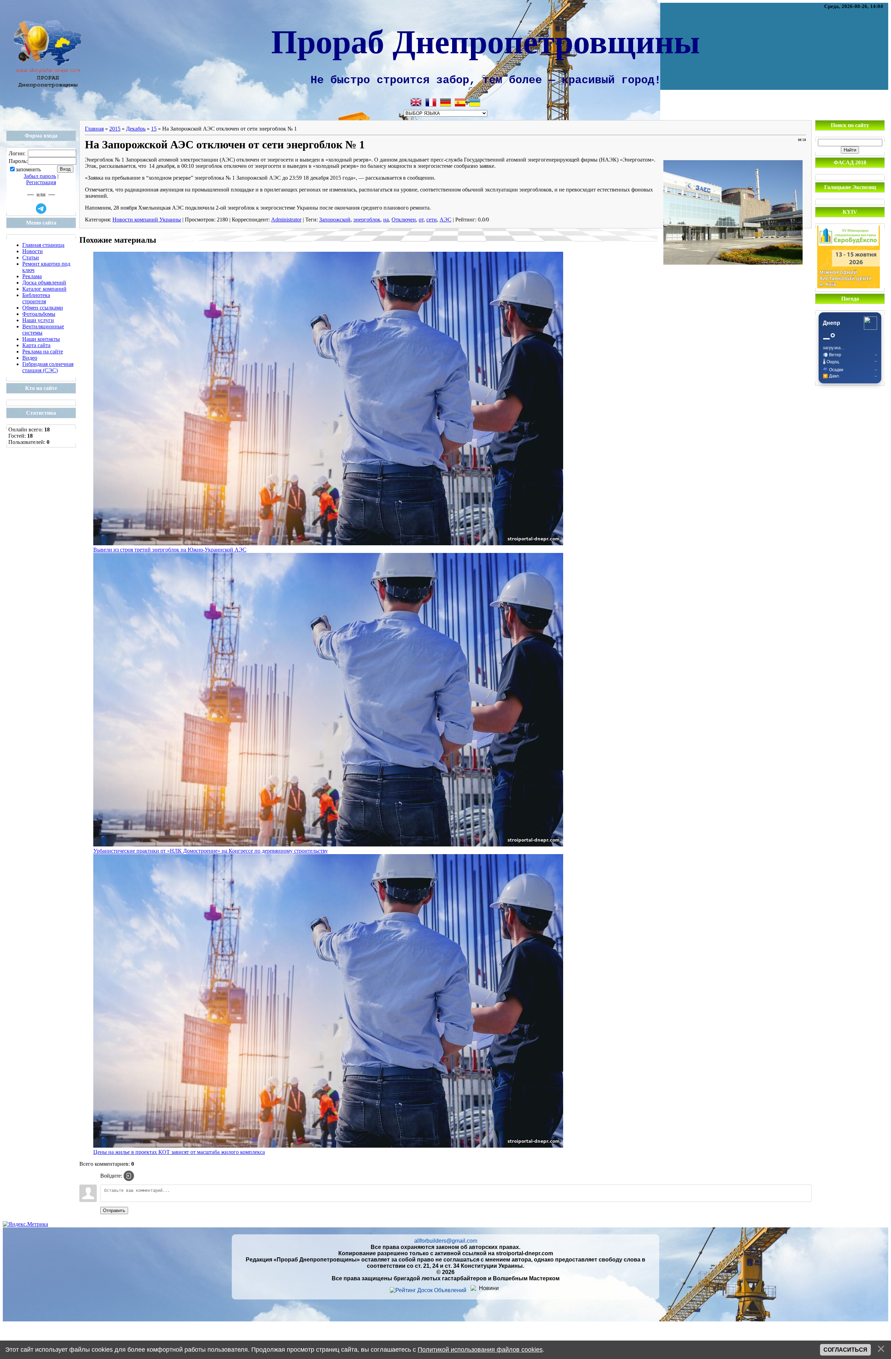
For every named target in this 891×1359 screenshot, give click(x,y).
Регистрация (41, 182)
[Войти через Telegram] (41, 208)
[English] (416, 102)
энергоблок (366, 219)
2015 (114, 129)
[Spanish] (460, 102)
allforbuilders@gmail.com (445, 1241)
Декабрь (135, 129)
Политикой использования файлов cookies (480, 1349)
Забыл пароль (40, 176)
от (421, 219)
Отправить (114, 1210)
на (386, 219)
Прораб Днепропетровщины (485, 40)
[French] (430, 102)
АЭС (445, 219)
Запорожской (334, 219)
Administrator (286, 219)
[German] (445, 102)
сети (431, 219)
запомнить (28, 169)
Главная (94, 129)
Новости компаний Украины (146, 219)
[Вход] (129, 1176)
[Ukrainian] (474, 102)
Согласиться (845, 1350)
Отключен (404, 219)
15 (154, 129)
